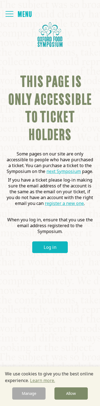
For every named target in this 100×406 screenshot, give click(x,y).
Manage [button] (29, 393)
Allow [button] (71, 393)
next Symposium (63, 171)
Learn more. (42, 380)
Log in (50, 247)
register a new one (64, 203)
